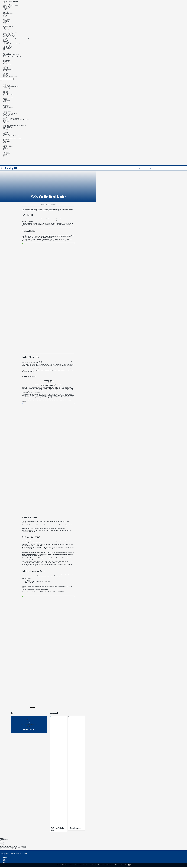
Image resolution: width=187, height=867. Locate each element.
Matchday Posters (7, 47)
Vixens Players (6, 72)
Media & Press (6, 48)
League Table (6, 42)
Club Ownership (6, 21)
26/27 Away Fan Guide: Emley (57, 829)
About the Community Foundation (10, 5)
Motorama (5, 49)
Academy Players (7, 6)
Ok (129, 864)
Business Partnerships (8, 13)
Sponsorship (6, 57)
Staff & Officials (6, 60)
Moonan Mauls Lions (75, 828)
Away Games (6, 12)
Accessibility (5, 8)
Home (4, 39)
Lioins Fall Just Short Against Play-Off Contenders (14, 43)
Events (4, 27)
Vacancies (5, 67)
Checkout (5, 16)
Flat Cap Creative (23, 853)
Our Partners (6, 53)
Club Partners (6, 22)
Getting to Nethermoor (8, 33)
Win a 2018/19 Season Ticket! (10, 76)
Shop (4, 859)
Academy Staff (6, 7)
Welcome (5, 74)
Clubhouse (5, 25)
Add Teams (5, 9)
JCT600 (5, 41)
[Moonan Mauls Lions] (76, 716)
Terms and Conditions (8, 65)
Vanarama (5, 68)
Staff (4, 59)
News (4, 52)
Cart (4, 14)
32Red (4, 2)
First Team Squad (7, 29)
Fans (4, 28)
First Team (5, 857)
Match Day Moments (7, 46)
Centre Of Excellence (8, 15)
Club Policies (6, 23)
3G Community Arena (8, 4)
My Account (5, 50)
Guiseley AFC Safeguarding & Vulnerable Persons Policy (16, 38)
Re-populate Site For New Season (11, 54)
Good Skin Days (6, 34)
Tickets (4, 66)
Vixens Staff (5, 73)
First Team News (52, 204)
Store (4, 62)
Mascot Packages (7, 45)
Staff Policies (6, 61)
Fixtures (5, 31)
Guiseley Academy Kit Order (9, 35)
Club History (6, 20)
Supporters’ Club (7, 63)
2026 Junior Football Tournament (10, 1)
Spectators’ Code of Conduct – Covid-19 (12, 56)
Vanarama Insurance (8, 69)
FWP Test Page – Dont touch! (10, 32)
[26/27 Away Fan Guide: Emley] (58, 716)
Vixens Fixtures (6, 70)
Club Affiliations (6, 19)
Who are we (5, 75)
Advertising (5, 11)
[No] (185, 865)
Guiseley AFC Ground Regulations (11, 36)
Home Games (6, 40)
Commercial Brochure (8, 26)
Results (4, 55)
